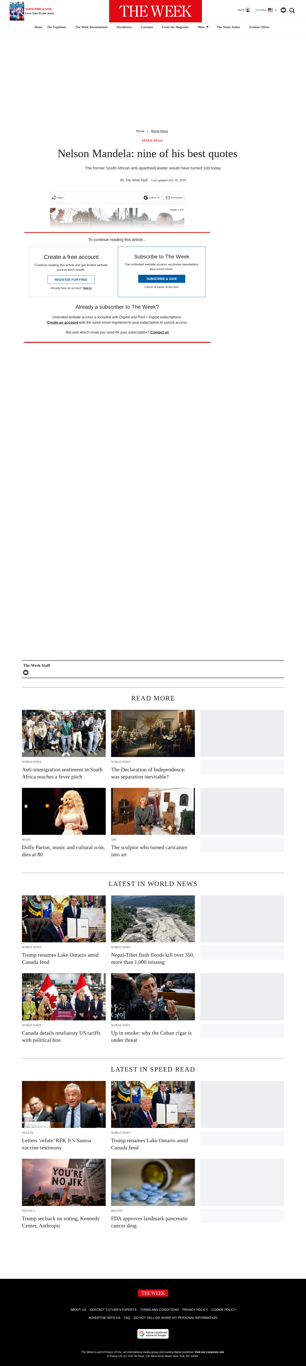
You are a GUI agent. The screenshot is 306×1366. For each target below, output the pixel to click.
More (202, 27)
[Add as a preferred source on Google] (153, 1334)
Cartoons (147, 27)
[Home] (38, 27)
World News (159, 131)
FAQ (127, 1317)
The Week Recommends (91, 27)
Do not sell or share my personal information (175, 1317)
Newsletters (124, 27)
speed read (152, 140)
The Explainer (56, 27)
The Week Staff (136, 180)
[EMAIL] (27, 672)
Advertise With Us (104, 1317)
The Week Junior (228, 27)
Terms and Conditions (159, 1309)
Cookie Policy (223, 1309)
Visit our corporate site (209, 1352)
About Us (78, 1309)
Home (140, 131)
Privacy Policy (195, 1309)
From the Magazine (175, 27)
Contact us (159, 332)
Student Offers (259, 27)
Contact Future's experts (113, 1309)
